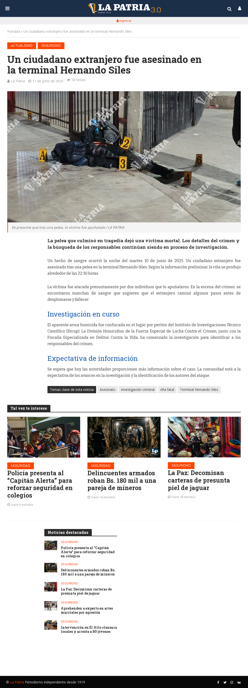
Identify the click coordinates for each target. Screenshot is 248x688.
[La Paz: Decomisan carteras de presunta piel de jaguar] (204, 437)
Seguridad (51, 45)
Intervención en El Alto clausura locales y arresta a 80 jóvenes (89, 630)
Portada (13, 31)
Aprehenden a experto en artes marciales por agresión (87, 610)
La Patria (18, 81)
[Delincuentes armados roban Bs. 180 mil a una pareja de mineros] (123, 437)
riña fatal (167, 389)
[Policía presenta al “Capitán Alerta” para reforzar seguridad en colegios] (43, 437)
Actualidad (21, 45)
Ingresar (125, 20)
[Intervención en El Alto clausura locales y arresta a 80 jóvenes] (50, 625)
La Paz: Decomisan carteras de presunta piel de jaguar (199, 480)
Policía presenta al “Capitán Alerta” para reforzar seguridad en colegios (40, 484)
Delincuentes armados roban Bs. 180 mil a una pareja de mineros (121, 480)
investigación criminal (138, 389)
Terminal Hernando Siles (199, 389)
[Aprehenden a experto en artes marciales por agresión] (50, 606)
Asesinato (107, 389)
